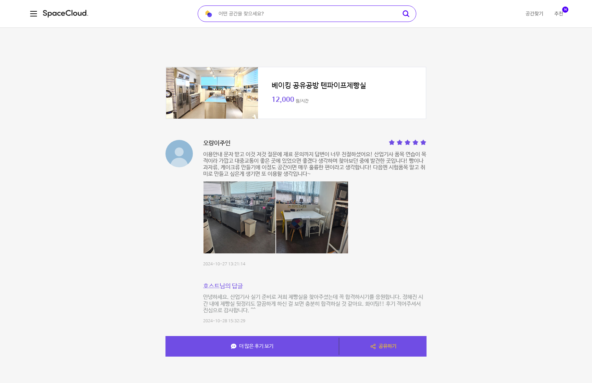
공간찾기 (534, 14)
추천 (558, 14)
